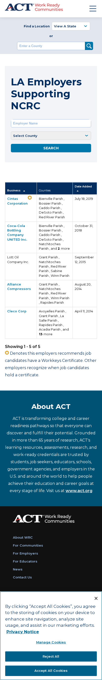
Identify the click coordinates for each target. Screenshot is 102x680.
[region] (51, 635)
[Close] (96, 598)
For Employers (25, 553)
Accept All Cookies (51, 671)
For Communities (28, 545)
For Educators (25, 561)
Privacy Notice (22, 631)
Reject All (51, 656)
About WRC (23, 537)
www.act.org (79, 490)
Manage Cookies (51, 642)
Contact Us (22, 577)
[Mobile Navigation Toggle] (93, 8)
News (18, 569)
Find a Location (37, 26)
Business (14, 190)
